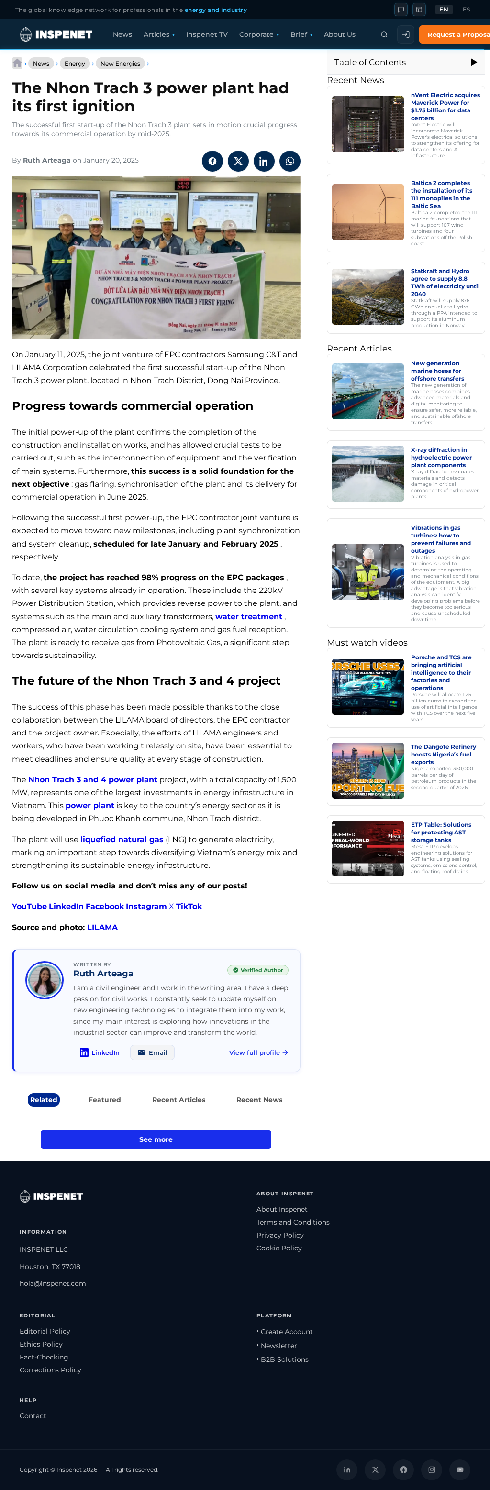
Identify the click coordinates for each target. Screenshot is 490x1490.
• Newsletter (276, 1345)
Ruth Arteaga (47, 160)
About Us (340, 34)
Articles (156, 34)
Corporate (256, 34)
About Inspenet (282, 1209)
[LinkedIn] (346, 1469)
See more (156, 1139)
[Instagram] (431, 1469)
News (122, 34)
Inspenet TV (207, 34)
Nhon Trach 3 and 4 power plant (92, 779)
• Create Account (284, 1332)
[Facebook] (403, 1469)
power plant (90, 805)
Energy (75, 63)
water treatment (248, 616)
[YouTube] (459, 1469)
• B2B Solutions (282, 1359)
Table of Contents (370, 62)
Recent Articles (178, 1100)
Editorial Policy (45, 1331)
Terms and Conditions (293, 1222)
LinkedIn (66, 906)
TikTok (189, 906)
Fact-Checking (44, 1357)
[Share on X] (238, 161)
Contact (33, 1416)
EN (443, 9)
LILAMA (102, 927)
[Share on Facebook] (212, 161)
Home (17, 63)
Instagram (146, 906)
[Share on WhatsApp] (290, 161)
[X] (375, 1469)
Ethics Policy (41, 1344)
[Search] (384, 34)
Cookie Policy (279, 1248)
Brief (298, 34)
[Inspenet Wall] (419, 9)
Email (158, 1052)
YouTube (29, 906)
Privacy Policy (280, 1235)
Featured (105, 1100)
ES (467, 9)
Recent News (259, 1100)
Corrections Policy (50, 1370)
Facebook (105, 906)
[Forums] (401, 9)
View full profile (254, 1052)
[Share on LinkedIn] (264, 161)
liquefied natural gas (122, 839)
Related (43, 1100)
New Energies (120, 63)
